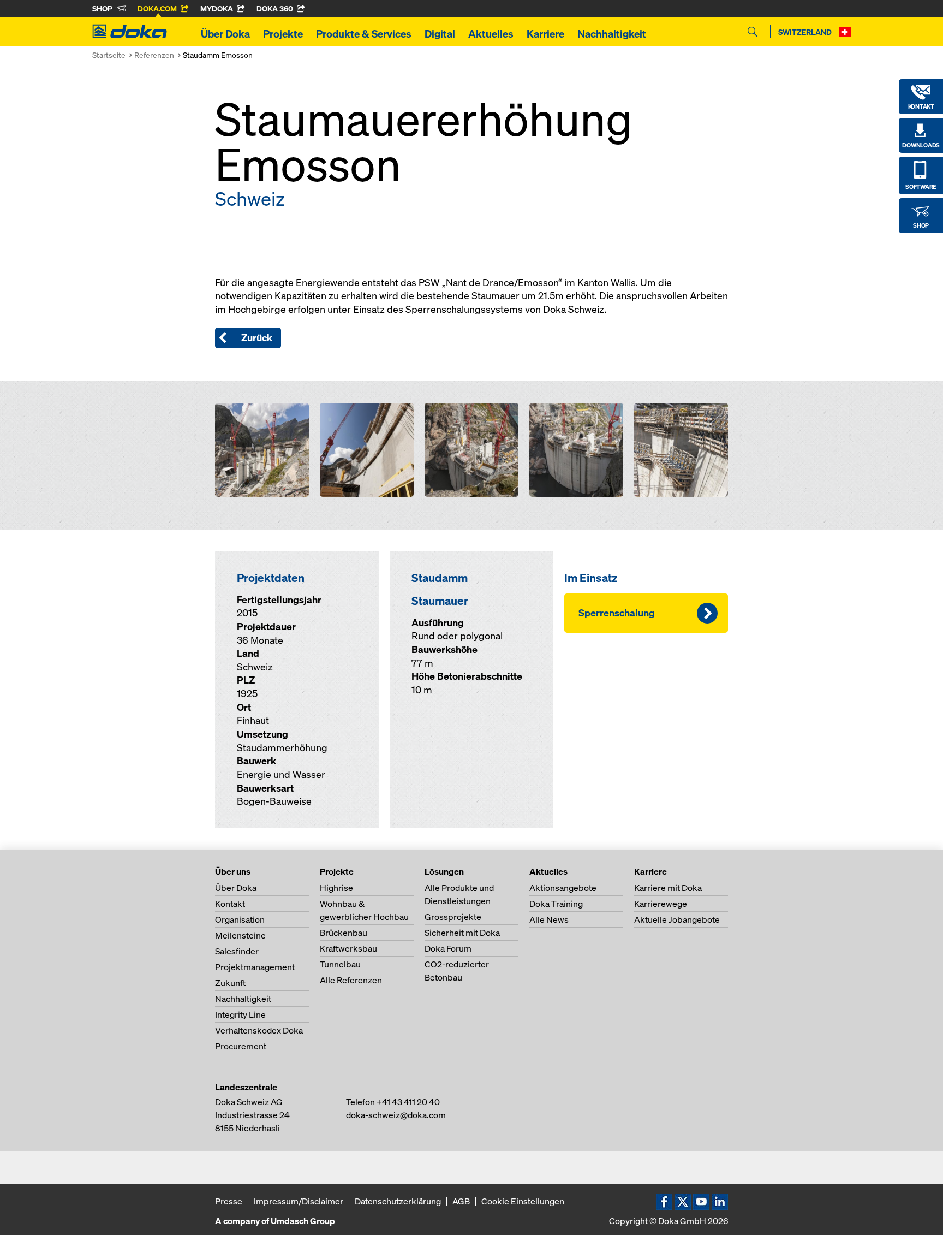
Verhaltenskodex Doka (259, 1030)
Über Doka (225, 34)
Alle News (549, 919)
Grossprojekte (453, 917)
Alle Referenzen (351, 980)
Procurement (240, 1046)
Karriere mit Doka (668, 888)
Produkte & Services (363, 34)
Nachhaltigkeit (611, 34)
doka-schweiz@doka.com (396, 1115)
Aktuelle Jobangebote (677, 919)
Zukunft (230, 983)
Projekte (283, 34)
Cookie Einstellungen (522, 1201)
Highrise (336, 888)
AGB (461, 1201)
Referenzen (154, 55)
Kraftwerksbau (348, 948)
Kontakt (230, 904)
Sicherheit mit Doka (462, 933)
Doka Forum (448, 948)
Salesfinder (237, 951)
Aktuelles (491, 34)
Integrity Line (240, 1014)
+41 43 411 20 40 (408, 1102)
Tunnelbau (340, 964)
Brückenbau (343, 933)
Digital (440, 34)
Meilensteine (240, 935)
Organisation (240, 919)
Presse (228, 1201)
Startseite (109, 55)
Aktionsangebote (562, 888)
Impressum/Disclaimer (298, 1201)
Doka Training (556, 904)
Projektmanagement (255, 967)
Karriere (545, 34)
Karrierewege (660, 904)
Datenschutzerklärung (398, 1201)
